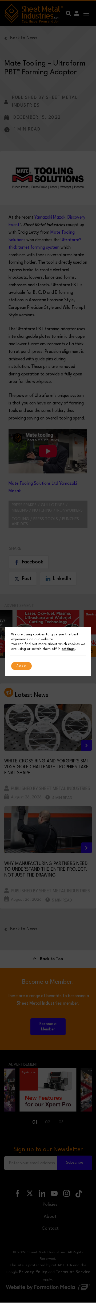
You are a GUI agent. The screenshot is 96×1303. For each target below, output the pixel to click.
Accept (21, 665)
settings (68, 649)
